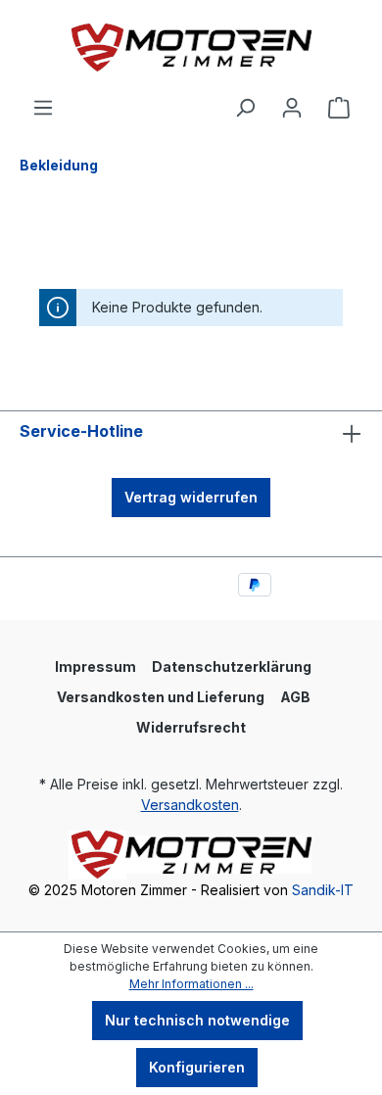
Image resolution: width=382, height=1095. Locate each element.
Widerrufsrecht (191, 727)
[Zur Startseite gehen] (191, 48)
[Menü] (43, 107)
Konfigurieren (197, 1067)
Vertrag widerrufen (191, 497)
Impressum (95, 666)
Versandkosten (190, 804)
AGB (295, 697)
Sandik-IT (323, 889)
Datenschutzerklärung (231, 666)
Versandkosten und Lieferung (160, 697)
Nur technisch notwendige (197, 1020)
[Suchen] (244, 107)
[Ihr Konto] (291, 107)
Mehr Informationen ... (191, 983)
